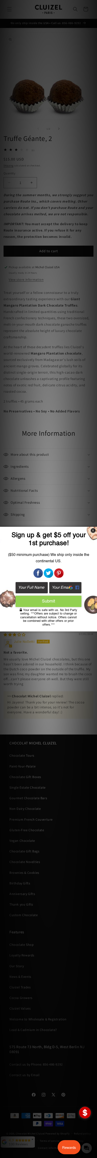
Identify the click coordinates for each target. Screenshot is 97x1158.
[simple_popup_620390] (85, 1112)
